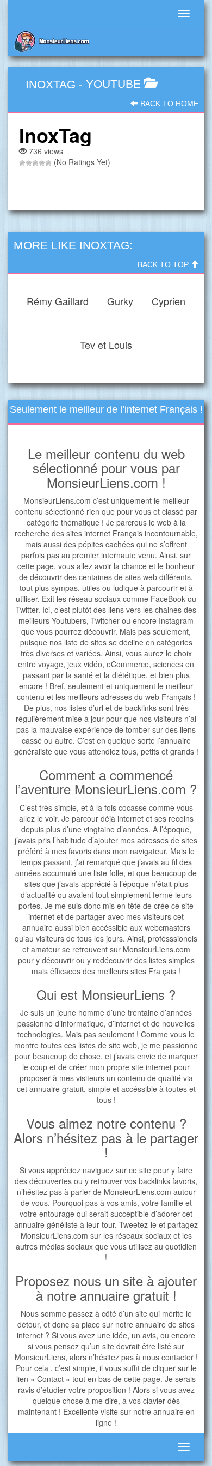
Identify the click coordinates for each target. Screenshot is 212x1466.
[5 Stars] (48, 163)
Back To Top (164, 264)
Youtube (113, 83)
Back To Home (168, 103)
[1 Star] (22, 163)
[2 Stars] (29, 163)
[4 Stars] (42, 163)
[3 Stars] (35, 163)
